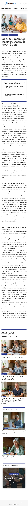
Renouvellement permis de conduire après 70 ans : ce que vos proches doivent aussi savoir (13, 377)
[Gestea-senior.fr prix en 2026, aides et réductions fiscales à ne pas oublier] (14, 347)
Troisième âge (13, 35)
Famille (4, 396)
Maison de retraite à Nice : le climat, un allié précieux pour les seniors (14, 87)
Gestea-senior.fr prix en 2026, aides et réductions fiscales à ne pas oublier (13, 356)
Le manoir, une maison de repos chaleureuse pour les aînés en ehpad (14, 478)
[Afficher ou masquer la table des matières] (22, 83)
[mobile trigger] (2, 3)
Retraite (5, 35)
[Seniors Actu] (10, 3)
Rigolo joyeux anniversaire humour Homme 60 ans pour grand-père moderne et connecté (12, 400)
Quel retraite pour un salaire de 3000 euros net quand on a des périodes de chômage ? (14, 431)
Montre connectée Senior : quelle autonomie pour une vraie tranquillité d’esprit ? (14, 456)
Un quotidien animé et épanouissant (13, 91)
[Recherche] (21, 3)
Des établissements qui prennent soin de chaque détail (14, 95)
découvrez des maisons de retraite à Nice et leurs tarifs (14, 164)
